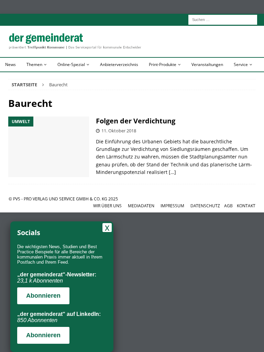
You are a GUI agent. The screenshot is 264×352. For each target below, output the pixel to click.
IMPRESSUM (172, 206)
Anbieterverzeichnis (119, 64)
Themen (34, 64)
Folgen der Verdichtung (135, 120)
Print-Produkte (162, 64)
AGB (228, 206)
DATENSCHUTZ (205, 206)
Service (241, 64)
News (10, 64)
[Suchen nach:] (222, 19)
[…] (172, 172)
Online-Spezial (71, 64)
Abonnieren (43, 295)
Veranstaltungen (207, 64)
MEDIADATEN (141, 206)
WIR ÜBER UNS (107, 206)
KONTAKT (246, 206)
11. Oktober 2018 (118, 131)
